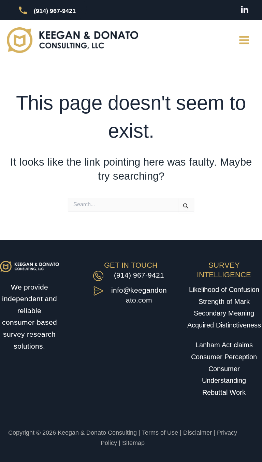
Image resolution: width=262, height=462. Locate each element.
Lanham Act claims (224, 345)
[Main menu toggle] (244, 40)
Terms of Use (160, 432)
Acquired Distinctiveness (224, 325)
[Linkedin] (244, 9)
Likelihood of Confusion (224, 289)
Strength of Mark (224, 301)
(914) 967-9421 (139, 275)
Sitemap (133, 442)
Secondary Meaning (224, 313)
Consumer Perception (224, 357)
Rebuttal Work (224, 392)
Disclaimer (197, 432)
